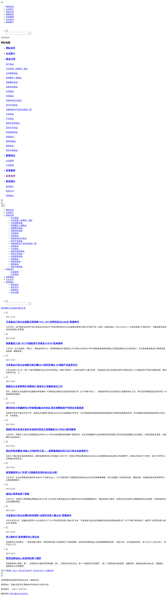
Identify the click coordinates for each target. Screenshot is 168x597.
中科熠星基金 (12, 73)
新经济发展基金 (13, 123)
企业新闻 (10, 161)
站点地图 (15, 292)
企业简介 (10, 9)
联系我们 (10, 22)
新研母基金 (11, 141)
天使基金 (10, 91)
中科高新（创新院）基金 (17, 69)
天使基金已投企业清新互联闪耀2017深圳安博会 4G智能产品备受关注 (42, 365)
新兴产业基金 (12, 105)
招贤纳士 (10, 196)
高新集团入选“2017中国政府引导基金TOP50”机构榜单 (34, 343)
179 (25, 571)
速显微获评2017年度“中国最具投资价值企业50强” (32, 472)
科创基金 (10, 96)
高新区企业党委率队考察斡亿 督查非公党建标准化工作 (34, 386)
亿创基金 (10, 114)
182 (34, 571)
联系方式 (10, 191)
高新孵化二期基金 (14, 78)
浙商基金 (10, 137)
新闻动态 (10, 155)
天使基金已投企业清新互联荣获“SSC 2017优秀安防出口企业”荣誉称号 (42, 322)
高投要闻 (5, 308)
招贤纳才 (15, 290)
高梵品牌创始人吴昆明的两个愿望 (23, 558)
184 (40, 571)
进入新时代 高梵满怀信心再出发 (22, 537)
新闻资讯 (10, 14)
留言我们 (10, 186)
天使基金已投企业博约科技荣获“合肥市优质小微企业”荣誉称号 (38, 515)
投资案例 (10, 17)
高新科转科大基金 (14, 100)
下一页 (45, 571)
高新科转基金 (12, 87)
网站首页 (10, 7)
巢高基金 (10, 146)
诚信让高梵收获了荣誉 (17, 494)
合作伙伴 (10, 19)
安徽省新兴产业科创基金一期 (18, 109)
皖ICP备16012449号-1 (19, 594)
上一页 (18, 571)
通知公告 (22, 308)
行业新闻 (10, 165)
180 (28, 571)
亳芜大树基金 (12, 150)
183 (37, 571)
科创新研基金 (12, 132)
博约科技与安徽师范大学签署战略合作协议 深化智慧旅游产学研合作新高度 (45, 408)
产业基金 (10, 119)
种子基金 (10, 64)
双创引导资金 (12, 128)
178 (22, 571)
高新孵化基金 (12, 82)
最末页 (51, 571)
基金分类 (10, 12)
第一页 (12, 571)
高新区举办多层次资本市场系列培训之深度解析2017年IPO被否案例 (41, 429)
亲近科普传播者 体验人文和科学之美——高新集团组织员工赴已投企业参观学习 (47, 451)
